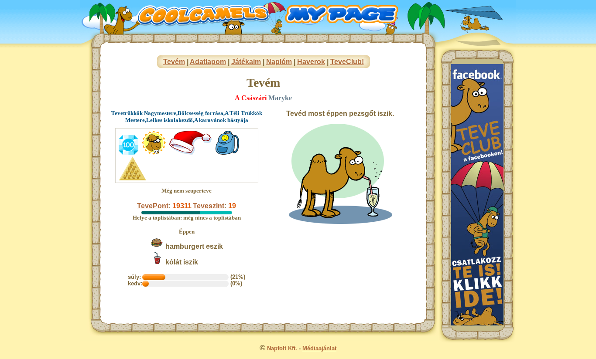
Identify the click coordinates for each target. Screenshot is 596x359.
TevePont (152, 206)
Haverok (311, 61)
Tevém (174, 61)
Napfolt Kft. (282, 348)
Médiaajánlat (319, 348)
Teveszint (208, 206)
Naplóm (279, 61)
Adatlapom (208, 61)
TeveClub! (347, 61)
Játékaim (246, 61)
